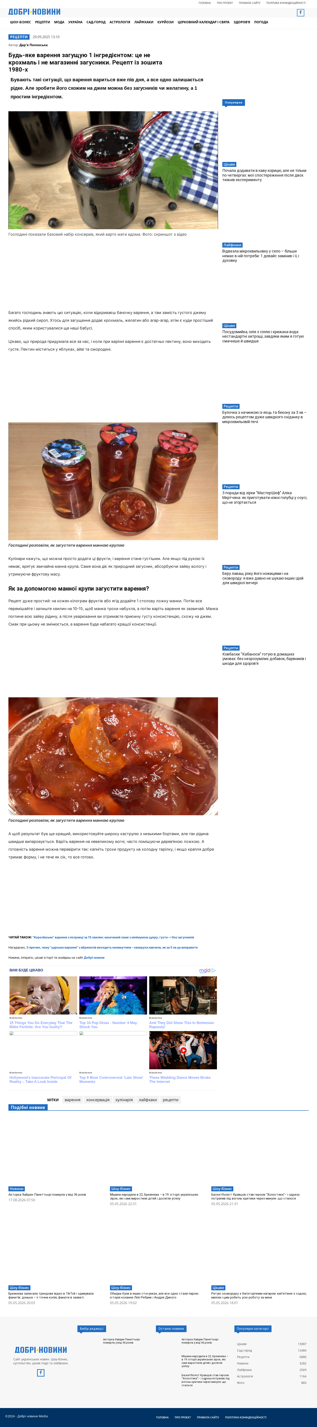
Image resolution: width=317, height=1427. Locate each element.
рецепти (170, 1099)
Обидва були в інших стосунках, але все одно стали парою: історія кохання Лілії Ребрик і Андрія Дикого (154, 1295)
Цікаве (229, 164)
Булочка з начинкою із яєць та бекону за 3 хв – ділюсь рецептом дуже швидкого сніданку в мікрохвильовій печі (264, 417)
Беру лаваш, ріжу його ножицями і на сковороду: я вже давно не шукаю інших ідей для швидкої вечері (262, 578)
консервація (98, 1099)
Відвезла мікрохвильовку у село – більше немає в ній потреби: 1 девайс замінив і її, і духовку (260, 256)
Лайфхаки (232, 245)
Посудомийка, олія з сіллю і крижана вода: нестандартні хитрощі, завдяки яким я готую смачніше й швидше (263, 336)
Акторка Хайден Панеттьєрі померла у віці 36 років (47, 1194)
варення (72, 1099)
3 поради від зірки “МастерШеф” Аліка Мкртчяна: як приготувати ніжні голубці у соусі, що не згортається (264, 497)
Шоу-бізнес (121, 1188)
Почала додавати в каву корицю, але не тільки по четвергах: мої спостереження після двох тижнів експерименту (264, 175)
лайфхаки (148, 1099)
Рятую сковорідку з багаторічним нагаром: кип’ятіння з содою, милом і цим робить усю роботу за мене (259, 1295)
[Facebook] (300, 12)
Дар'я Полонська (33, 45)
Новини (17, 1188)
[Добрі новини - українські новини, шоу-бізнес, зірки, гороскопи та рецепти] (34, 12)
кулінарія (124, 1099)
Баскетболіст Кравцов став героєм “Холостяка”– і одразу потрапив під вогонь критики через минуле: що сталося (255, 1196)
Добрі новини (94, 957)
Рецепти (19, 36)
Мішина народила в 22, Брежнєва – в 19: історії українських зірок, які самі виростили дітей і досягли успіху (154, 1196)
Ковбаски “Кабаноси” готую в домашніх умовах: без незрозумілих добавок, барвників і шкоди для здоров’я (264, 659)
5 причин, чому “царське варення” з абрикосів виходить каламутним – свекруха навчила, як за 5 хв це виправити (112, 947)
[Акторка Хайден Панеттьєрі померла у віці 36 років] (57, 1150)
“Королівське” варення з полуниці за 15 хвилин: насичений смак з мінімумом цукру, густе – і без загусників (113, 937)
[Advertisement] (113, 274)
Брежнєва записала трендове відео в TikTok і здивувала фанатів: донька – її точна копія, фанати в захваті (51, 1295)
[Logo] (40, 1350)
